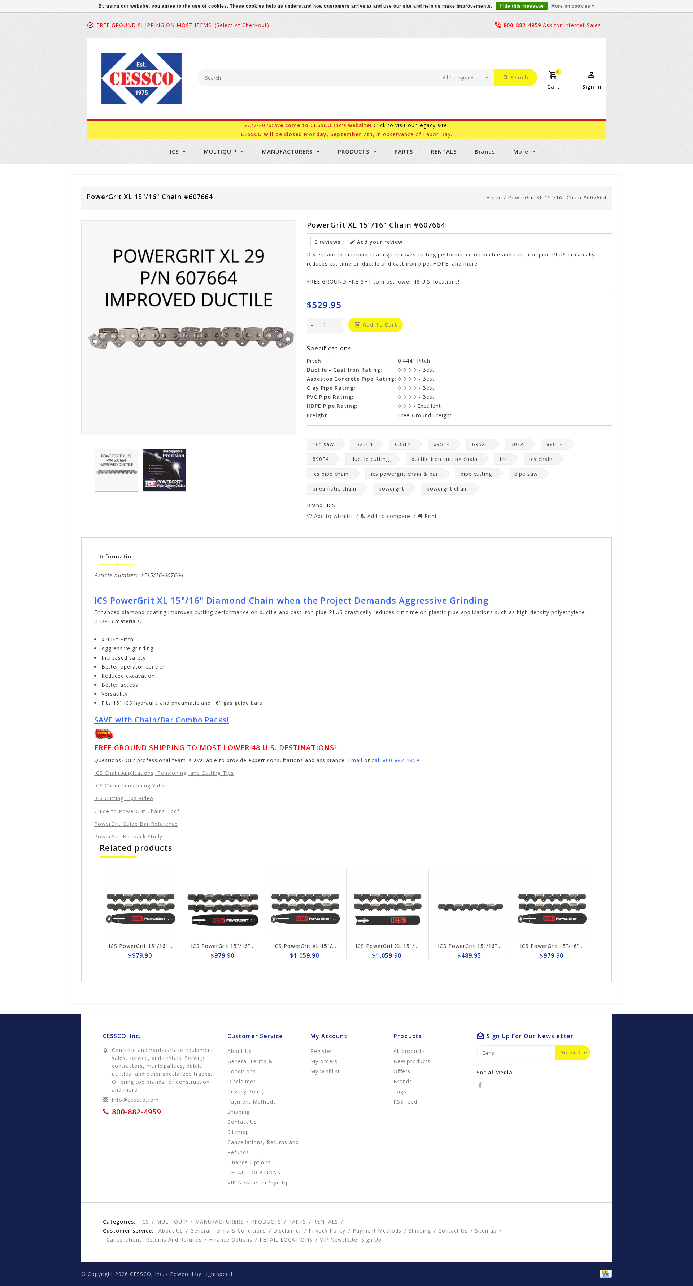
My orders (323, 1061)
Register (321, 1051)
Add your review (379, 241)
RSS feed (405, 1101)
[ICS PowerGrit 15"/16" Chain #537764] (470, 904)
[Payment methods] (604, 1273)
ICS (174, 151)
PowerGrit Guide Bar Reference (136, 823)
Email (355, 760)
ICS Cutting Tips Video (123, 798)
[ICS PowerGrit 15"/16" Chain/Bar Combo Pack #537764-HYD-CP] (223, 904)
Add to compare (389, 516)
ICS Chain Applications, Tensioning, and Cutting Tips (164, 772)
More (520, 151)
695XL (480, 444)
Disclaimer (241, 1081)
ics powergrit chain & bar (404, 473)
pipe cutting (476, 473)
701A (517, 444)
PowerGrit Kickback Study (128, 836)
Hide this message (522, 6)
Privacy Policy (245, 1091)
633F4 (403, 444)
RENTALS (444, 151)
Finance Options (249, 1162)
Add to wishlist (334, 516)
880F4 (554, 444)
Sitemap (238, 1132)
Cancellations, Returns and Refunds (263, 1147)
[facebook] (482, 1085)
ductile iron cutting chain (444, 459)
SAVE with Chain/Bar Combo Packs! (161, 720)
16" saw (323, 444)
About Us (239, 1051)
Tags (399, 1091)
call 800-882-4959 (395, 760)
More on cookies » (573, 6)
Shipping (238, 1111)
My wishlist (325, 1071)
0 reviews (327, 241)
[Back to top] (671, 1264)
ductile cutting (370, 459)
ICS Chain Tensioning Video (130, 785)
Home (494, 197)
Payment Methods (251, 1101)
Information (117, 556)
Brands (485, 151)
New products (412, 1061)
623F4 (364, 444)
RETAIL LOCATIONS (253, 1172)
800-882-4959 (522, 25)
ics (503, 459)
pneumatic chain (334, 488)
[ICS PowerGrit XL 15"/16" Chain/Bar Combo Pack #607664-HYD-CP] (387, 904)
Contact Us (242, 1121)
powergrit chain (447, 488)
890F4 (321, 459)
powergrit (391, 488)
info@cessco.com (135, 1099)
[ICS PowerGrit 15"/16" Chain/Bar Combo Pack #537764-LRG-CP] (140, 904)
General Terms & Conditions (250, 1066)
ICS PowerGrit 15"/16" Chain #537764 (488, 945)
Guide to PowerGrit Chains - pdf (136, 811)
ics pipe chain (331, 473)
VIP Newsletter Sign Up (258, 1182)
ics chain (541, 459)
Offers (401, 1071)
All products (409, 1051)
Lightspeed (217, 1273)
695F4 (441, 444)
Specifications (329, 348)
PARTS (404, 151)
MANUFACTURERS (287, 151)
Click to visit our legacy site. (411, 125)
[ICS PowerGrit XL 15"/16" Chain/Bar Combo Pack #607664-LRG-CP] (305, 904)
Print (430, 516)
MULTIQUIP (220, 151)
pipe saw (526, 473)
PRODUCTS (353, 151)
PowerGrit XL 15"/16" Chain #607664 (557, 197)
